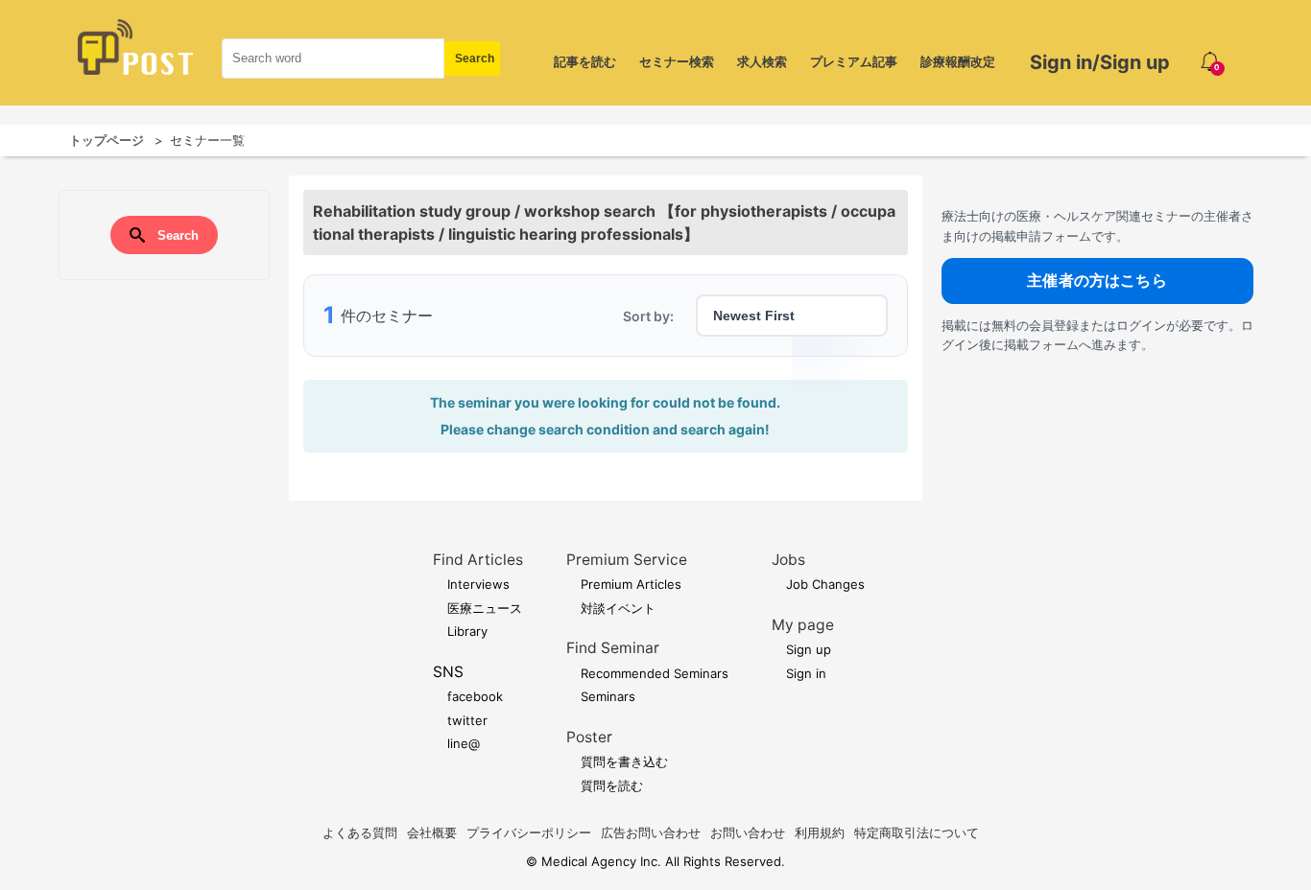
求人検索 (762, 61)
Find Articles (478, 559)
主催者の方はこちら (1096, 280)
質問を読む (612, 785)
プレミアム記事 (853, 61)
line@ (463, 743)
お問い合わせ (747, 832)
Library (467, 631)
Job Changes (825, 584)
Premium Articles (631, 584)
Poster (589, 737)
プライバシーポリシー (528, 832)
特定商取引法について (916, 832)
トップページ (106, 140)
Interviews (478, 584)
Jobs (788, 559)
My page (803, 625)
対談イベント (618, 608)
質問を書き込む (624, 761)
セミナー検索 (676, 61)
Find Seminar (612, 648)
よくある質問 (359, 832)
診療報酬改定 (957, 61)
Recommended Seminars (654, 673)
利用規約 (820, 832)
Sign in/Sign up (1100, 62)
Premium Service (626, 559)
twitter (467, 720)
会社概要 (432, 832)
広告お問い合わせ (651, 832)
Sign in (806, 673)
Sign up (808, 649)
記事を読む (585, 61)
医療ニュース (484, 608)
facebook (475, 696)
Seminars (608, 696)
